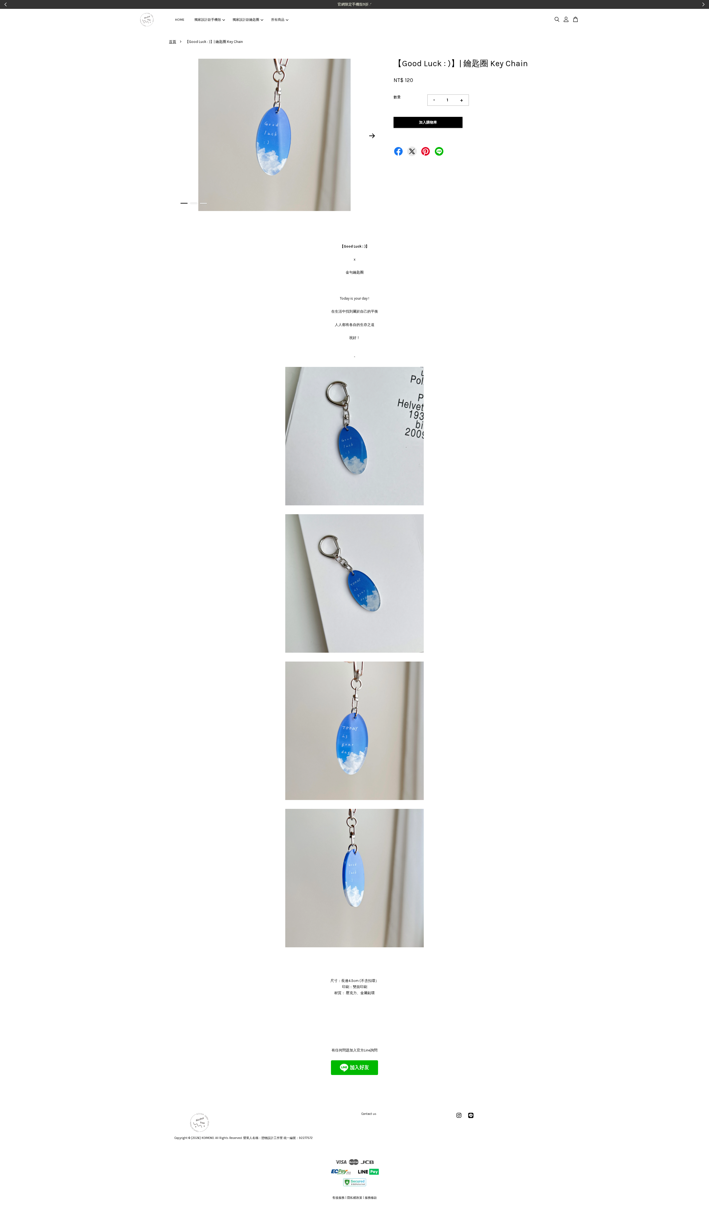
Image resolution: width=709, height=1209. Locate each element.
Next (372, 136)
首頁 (172, 42)
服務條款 (371, 1198)
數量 (397, 97)
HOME (179, 20)
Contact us (368, 1114)
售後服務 (338, 1198)
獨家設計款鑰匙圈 (246, 20)
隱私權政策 (354, 1198)
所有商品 (277, 20)
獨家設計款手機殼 (207, 20)
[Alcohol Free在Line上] (471, 1118)
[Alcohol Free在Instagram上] (459, 1118)
